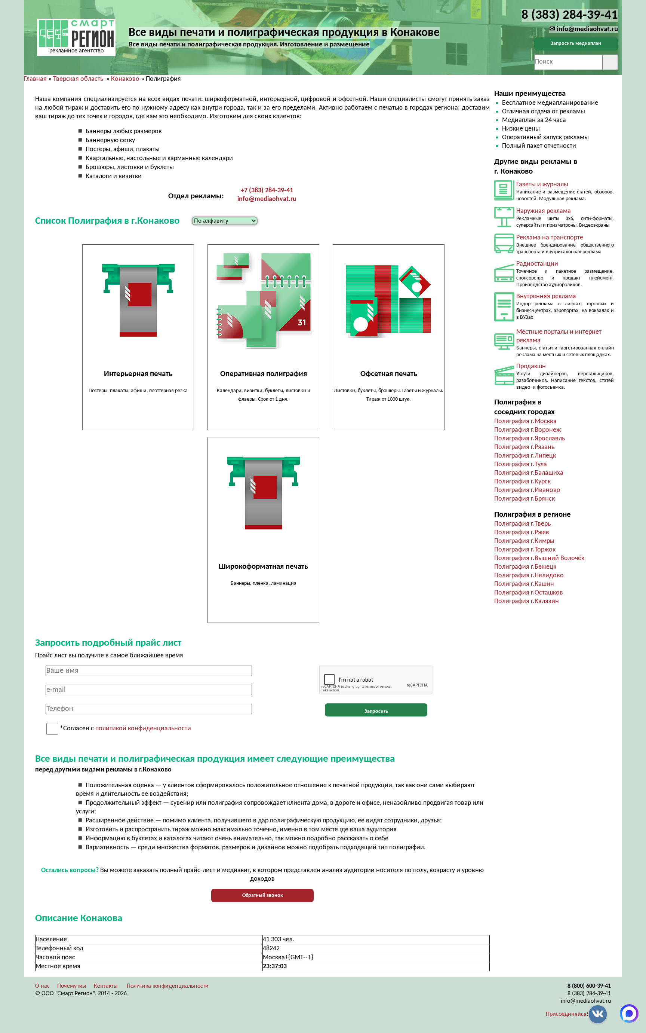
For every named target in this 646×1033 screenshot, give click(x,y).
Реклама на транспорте (549, 237)
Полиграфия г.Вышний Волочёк (539, 558)
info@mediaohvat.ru (266, 199)
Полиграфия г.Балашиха (528, 473)
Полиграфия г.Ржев (521, 532)
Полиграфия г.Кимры (524, 541)
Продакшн (531, 366)
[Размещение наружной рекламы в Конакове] (504, 225)
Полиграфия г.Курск (522, 481)
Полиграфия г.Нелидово (529, 575)
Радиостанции (537, 264)
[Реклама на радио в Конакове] (504, 280)
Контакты (106, 986)
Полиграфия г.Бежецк (525, 567)
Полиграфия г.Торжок (525, 549)
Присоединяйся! (567, 1014)
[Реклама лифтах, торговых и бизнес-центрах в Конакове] (504, 319)
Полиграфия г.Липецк (525, 455)
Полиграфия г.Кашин (524, 584)
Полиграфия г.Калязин (526, 601)
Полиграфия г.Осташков (528, 592)
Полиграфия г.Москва (525, 421)
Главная (35, 79)
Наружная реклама (543, 211)
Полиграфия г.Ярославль (529, 438)
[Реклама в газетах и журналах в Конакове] (504, 198)
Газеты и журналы (542, 184)
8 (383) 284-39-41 (589, 994)
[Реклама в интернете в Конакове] (504, 348)
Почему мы (71, 986)
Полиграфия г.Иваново (527, 490)
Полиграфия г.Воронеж (527, 430)
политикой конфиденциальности (143, 729)
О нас (42, 986)
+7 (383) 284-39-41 (267, 190)
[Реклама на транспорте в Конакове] (504, 251)
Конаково (125, 79)
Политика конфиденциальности (168, 986)
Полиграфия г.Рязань (524, 447)
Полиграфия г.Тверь (522, 524)
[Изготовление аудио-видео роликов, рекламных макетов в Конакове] (504, 383)
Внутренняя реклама (546, 296)
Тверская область (78, 79)
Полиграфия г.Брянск (524, 498)
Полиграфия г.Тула (520, 464)
